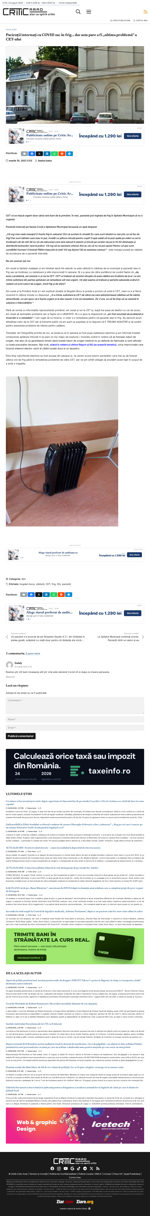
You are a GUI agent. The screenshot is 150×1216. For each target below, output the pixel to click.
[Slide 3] (30, 141)
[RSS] (97, 1168)
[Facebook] (52, 1168)
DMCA (98, 1174)
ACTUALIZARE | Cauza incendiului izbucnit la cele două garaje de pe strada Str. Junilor (52, 868)
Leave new (33, 653)
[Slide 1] (26, 141)
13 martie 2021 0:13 (23, 667)
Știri (15, 29)
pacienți (66, 584)
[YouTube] (66, 1168)
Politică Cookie (85, 1174)
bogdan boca (27, 584)
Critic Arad (32, 851)
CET (48, 584)
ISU (59, 584)
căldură (40, 584)
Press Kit (117, 1174)
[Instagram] (59, 1169)
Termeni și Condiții (38, 1174)
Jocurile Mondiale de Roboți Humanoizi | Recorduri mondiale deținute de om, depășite (51, 1004)
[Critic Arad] (29, 12)
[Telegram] (85, 1168)
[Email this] (24, 153)
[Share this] (31, 153)
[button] (78, 11)
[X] (91, 1168)
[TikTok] (78, 1168)
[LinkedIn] (89, 1209)
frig (54, 584)
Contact (107, 1174)
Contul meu (75, 1177)
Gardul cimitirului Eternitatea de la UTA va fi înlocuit (34, 1024)
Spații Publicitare (132, 1174)
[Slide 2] (28, 141)
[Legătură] (146, 12)
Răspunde (10, 677)
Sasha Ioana (45, 160)
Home (8, 29)
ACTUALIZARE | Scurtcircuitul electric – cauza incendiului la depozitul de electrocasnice (53, 848)
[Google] (72, 1168)
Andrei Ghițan (81, 1209)
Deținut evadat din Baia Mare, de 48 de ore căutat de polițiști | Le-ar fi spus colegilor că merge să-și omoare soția (64, 1067)
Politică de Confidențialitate (63, 1174)
